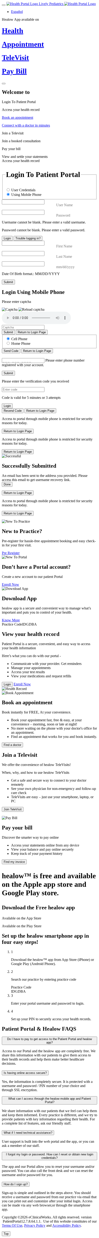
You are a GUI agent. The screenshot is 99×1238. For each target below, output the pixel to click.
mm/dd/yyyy (65, 267)
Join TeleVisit (13, 809)
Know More (11, 620)
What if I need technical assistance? (28, 1132)
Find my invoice (14, 862)
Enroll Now (10, 584)
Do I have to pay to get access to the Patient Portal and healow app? (49, 1040)
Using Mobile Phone (26, 195)
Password (63, 215)
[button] (31, 309)
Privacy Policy (34, 1225)
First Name (64, 246)
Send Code (11, 351)
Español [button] (17, 12)
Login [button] (7, 684)
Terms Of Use (12, 1225)
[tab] (49, 106)
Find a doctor (12, 745)
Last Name (64, 256)
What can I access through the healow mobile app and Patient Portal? (49, 1100)
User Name (64, 205)
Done (7, 484)
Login (7, 238)
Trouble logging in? (28, 238)
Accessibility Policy (66, 1225)
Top (6, 1233)
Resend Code (13, 410)
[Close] (4, 83)
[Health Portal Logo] (80, 4)
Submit (8, 282)
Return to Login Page (32, 332)
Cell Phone (19, 339)
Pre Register (11, 553)
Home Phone (20, 343)
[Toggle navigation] (4, 5)
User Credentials (23, 190)
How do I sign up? (16, 1184)
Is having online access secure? (25, 1073)
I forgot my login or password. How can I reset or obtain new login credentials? (49, 1156)
